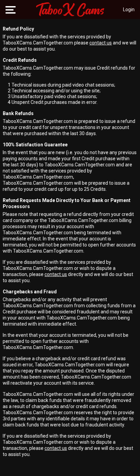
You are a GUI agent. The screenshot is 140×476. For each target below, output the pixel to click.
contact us (100, 42)
